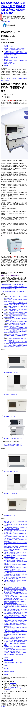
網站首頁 (6, 45)
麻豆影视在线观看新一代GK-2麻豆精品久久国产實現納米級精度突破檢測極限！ (15, 336)
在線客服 (3, 21)
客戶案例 (6, 56)
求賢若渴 (9, 62)
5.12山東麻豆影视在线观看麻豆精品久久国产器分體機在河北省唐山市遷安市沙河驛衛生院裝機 (15, 617)
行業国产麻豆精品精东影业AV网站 (13, 445)
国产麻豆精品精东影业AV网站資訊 (13, 51)
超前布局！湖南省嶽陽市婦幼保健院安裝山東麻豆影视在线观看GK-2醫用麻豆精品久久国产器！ (15, 606)
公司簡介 (11, 60)
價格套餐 (6, 65)
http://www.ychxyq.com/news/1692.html (11, 275)
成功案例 (14, 57)
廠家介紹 (6, 59)
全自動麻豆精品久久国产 (10, 48)
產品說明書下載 (8, 57)
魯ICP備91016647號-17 (14, 687)
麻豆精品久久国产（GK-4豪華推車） (13, 438)
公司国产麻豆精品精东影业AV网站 (13, 53)
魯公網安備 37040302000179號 (13, 689)
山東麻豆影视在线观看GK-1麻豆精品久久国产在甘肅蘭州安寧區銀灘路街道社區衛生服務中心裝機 (15, 625)
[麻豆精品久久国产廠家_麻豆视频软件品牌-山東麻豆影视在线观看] (9, 28)
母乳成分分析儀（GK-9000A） (12, 372)
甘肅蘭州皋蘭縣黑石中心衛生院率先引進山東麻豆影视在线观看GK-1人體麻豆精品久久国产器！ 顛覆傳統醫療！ (15, 601)
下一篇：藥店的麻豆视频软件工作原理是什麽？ (13, 291)
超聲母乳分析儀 (20, 49)
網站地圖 (8, 21)
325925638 (13, 683)
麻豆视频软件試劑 (11, 49)
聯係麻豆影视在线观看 (20, 60)
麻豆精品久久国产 (8, 46)
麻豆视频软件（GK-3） (10, 416)
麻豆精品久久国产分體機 (10, 394)
